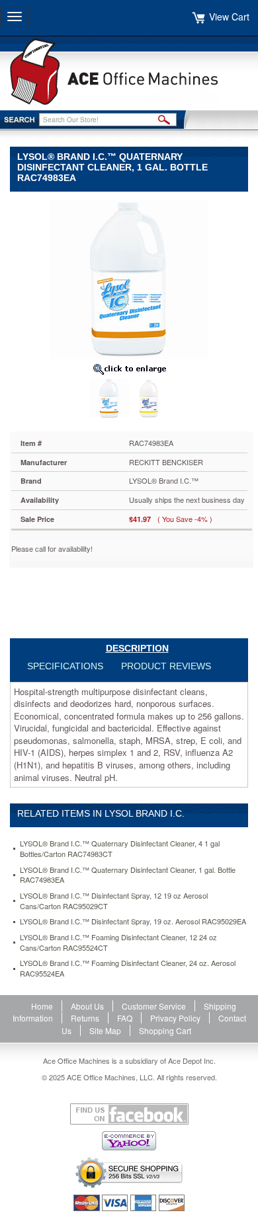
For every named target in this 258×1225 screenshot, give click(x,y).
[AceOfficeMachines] (129, 71)
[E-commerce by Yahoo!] (129, 1140)
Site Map (105, 1030)
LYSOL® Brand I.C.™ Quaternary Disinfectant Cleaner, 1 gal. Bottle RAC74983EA (128, 875)
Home (42, 1006)
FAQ (124, 1017)
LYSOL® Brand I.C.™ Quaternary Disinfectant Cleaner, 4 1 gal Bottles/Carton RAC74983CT (120, 848)
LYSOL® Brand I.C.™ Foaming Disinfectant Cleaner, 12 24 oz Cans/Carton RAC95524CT (118, 942)
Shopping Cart (165, 1030)
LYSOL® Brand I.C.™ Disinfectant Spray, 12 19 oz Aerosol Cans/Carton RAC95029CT (114, 901)
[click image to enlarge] (129, 369)
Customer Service (154, 1006)
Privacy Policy (175, 1017)
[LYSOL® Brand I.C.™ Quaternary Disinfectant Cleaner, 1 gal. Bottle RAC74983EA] (129, 278)
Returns (85, 1017)
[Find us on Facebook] (129, 1114)
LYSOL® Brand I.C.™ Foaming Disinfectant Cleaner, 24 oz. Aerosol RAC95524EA (128, 968)
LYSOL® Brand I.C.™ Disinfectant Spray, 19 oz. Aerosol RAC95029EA (133, 921)
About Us (87, 1006)
